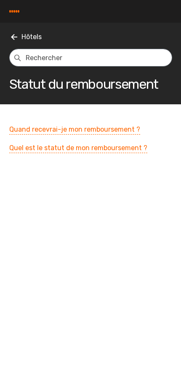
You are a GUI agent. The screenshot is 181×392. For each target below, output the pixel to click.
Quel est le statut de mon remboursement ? (78, 148)
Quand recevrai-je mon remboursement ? (74, 129)
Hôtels (31, 37)
